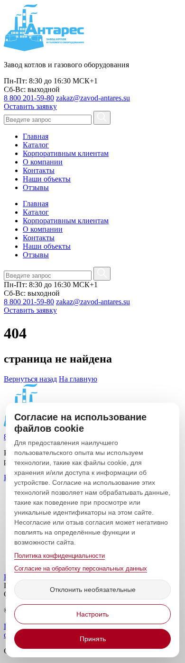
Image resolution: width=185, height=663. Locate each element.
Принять (93, 639)
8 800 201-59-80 (29, 98)
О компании (43, 162)
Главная (35, 136)
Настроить (92, 614)
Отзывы (36, 187)
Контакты (39, 170)
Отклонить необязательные (93, 589)
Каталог (36, 145)
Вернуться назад (30, 379)
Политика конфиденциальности (59, 555)
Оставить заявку (30, 106)
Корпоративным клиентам (66, 153)
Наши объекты (47, 179)
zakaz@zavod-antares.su (93, 98)
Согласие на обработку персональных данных (80, 568)
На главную (78, 379)
